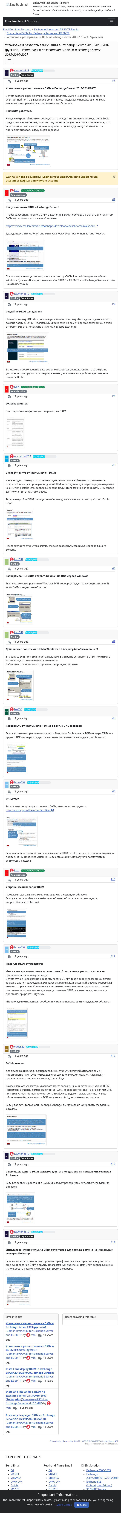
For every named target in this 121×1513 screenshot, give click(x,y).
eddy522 (19, 1046)
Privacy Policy (55, 1441)
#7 (113, 641)
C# (12, 1470)
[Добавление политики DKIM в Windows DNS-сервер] (20, 685)
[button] (37, 180)
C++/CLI (53, 1489)
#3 (113, 304)
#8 (113, 718)
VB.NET (15, 1474)
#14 (113, 1242)
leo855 (18, 709)
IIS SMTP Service (96, 1489)
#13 (113, 1164)
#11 (113, 956)
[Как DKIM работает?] (28, 151)
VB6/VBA (16, 1478)
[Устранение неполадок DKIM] (16, 923)
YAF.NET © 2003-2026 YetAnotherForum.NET (100, 1441)
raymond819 (21, 70)
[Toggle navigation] (111, 21)
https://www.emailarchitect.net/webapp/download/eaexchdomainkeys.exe (50, 226)
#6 (113, 568)
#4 (113, 396)
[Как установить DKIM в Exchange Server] (25, 254)
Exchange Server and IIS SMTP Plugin (56, 29)
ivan (16, 190)
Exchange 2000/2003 (98, 1470)
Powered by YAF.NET (71, 1441)
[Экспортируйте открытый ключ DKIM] (20, 524)
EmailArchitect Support (22, 21)
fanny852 (19, 782)
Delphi (14, 1485)
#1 (113, 80)
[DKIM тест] (21, 831)
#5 (113, 465)
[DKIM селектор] (26, 1130)
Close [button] (83, 1505)
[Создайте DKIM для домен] (27, 348)
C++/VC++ (16, 1481)
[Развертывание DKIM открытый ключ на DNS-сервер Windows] (19, 608)
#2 (113, 199)
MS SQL (15, 1489)
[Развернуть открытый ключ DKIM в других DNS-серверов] (16, 758)
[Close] (114, 176)
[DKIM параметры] (15, 432)
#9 (113, 791)
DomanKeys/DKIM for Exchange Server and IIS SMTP (38, 33)
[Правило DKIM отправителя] (17, 1023)
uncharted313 (22, 456)
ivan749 (18, 559)
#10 (113, 879)
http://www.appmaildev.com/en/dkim (28, 810)
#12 (113, 1055)
